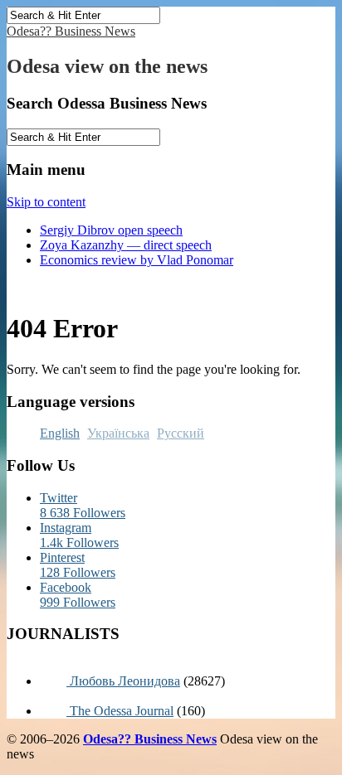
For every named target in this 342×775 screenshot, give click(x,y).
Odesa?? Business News (71, 31)
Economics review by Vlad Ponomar (136, 260)
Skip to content (46, 202)
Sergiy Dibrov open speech (111, 230)
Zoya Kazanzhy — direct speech (126, 245)
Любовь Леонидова (123, 681)
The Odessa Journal (119, 711)
